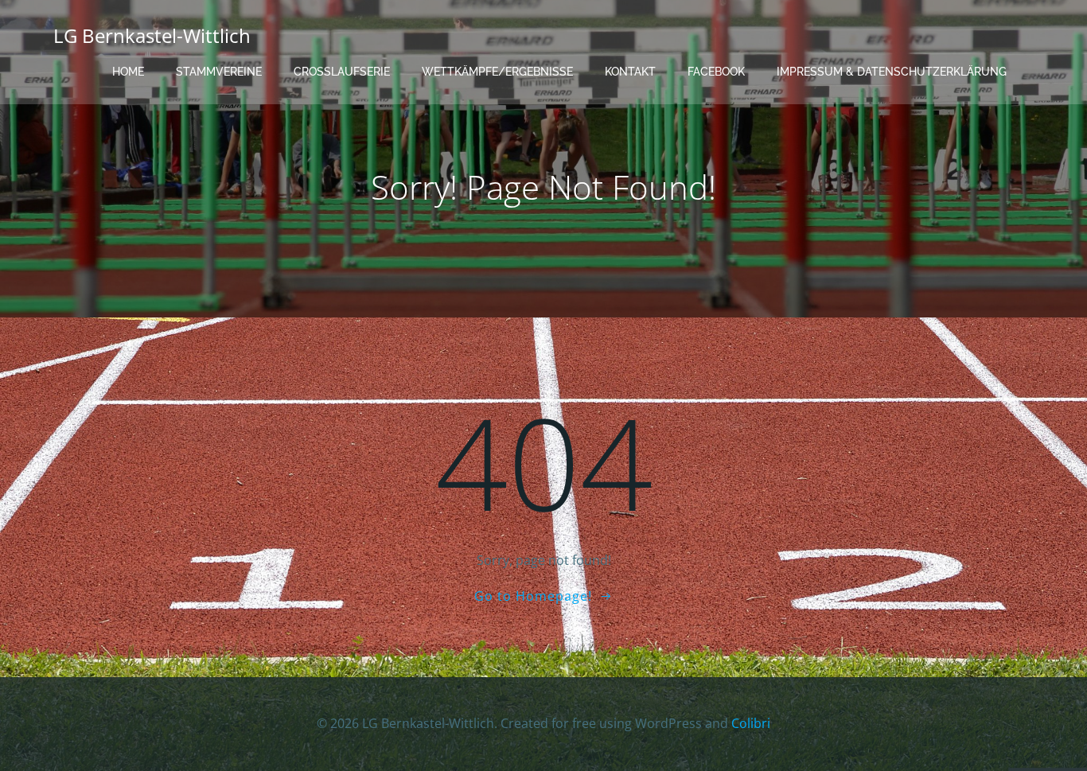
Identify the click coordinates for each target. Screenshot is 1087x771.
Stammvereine (219, 71)
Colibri (750, 723)
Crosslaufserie (342, 71)
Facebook (716, 71)
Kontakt (630, 71)
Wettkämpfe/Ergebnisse (497, 71)
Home (128, 71)
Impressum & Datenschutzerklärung (892, 71)
